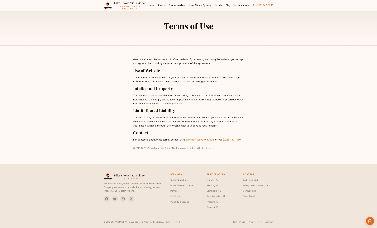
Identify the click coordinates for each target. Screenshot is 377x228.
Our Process (176, 196)
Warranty (269, 222)
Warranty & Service (179, 202)
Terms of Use (239, 222)
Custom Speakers (176, 5)
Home (151, 5)
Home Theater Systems (200, 5)
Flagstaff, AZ (213, 207)
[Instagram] (123, 199)
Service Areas (240, 5)
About (160, 5)
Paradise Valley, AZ (216, 196)
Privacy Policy (255, 222)
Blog (228, 5)
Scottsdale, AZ (214, 191)
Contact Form (249, 191)
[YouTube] (115, 199)
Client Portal (249, 196)
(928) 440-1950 (264, 5)
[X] (131, 199)
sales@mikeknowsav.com (200, 139)
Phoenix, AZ (212, 180)
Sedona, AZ (212, 185)
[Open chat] (370, 221)
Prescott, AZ (213, 202)
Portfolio (219, 5)
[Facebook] (107, 199)
